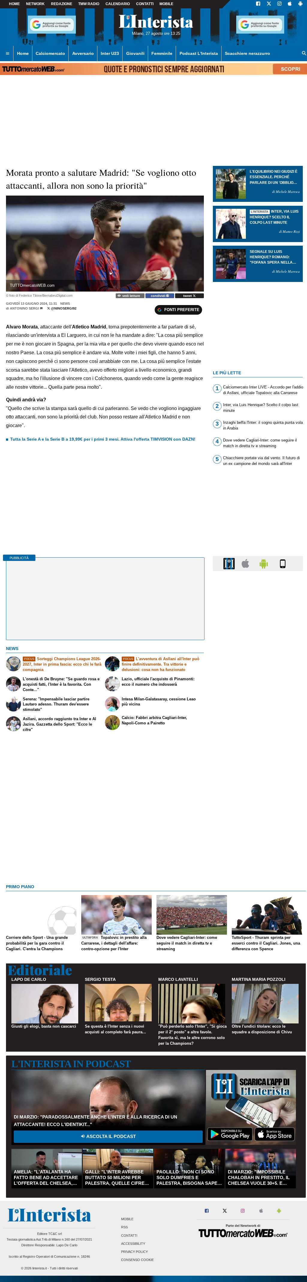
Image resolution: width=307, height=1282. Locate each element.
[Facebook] (258, 4)
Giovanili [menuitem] (135, 53)
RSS (124, 1227)
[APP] (230, 563)
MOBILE (166, 4)
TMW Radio (88, 4)
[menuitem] (7, 53)
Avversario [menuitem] (83, 53)
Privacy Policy (134, 1252)
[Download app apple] (290, 4)
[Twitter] (269, 4)
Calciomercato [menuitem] (50, 53)
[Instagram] (280, 4)
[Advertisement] (258, 808)
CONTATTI (145, 4)
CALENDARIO (118, 4)
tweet (188, 296)
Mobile (127, 1219)
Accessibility (133, 1243)
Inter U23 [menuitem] (110, 53)
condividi (158, 296)
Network (35, 4)
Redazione (61, 4)
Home (14, 4)
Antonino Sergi (24, 308)
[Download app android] (300, 4)
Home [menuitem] (23, 53)
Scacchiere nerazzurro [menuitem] (247, 53)
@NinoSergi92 (63, 308)
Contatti (129, 1235)
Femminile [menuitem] (161, 53)
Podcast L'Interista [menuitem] (199, 53)
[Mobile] (282, 563)
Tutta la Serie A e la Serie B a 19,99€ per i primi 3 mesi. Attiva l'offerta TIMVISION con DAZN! (102, 439)
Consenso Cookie (137, 1260)
